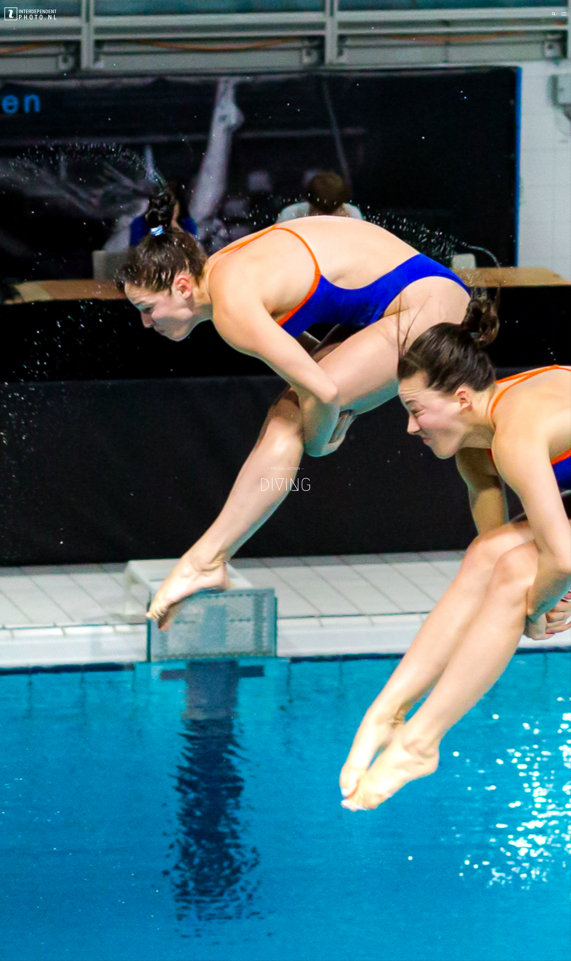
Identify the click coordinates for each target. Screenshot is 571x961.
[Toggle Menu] (564, 13)
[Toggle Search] (553, 13)
